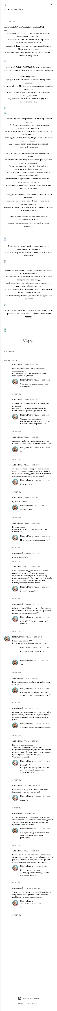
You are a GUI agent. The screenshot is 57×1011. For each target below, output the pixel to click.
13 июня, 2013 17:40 (42, 480)
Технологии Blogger (30, 998)
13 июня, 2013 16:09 (42, 415)
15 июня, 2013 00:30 (32, 786)
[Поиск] (51, 4)
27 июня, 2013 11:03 (32, 888)
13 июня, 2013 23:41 (42, 587)
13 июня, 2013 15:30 (32, 437)
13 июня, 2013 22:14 (32, 553)
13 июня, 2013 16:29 (31, 465)
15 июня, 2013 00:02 (42, 724)
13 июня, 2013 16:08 (42, 380)
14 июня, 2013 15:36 (31, 678)
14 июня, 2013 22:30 (32, 708)
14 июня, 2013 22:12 (42, 689)
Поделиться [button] (9, 351)
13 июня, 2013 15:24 (31, 400)
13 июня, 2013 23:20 (32, 604)
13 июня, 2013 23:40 (42, 617)
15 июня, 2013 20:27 (42, 796)
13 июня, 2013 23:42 (42, 536)
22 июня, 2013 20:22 (42, 866)
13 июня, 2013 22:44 (32, 567)
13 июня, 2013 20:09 (32, 523)
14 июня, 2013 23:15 (31, 741)
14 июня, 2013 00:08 (40, 648)
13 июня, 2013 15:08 (32, 365)
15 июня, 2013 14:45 (31, 813)
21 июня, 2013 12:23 (31, 851)
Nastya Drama (26, 380)
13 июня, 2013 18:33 (32, 498)
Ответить (16, 394)
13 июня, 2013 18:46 (42, 506)
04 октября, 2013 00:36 (31, 903)
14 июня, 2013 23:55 (42, 761)
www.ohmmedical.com (32, 897)
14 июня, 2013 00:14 (42, 661)
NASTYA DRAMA (13, 9)
